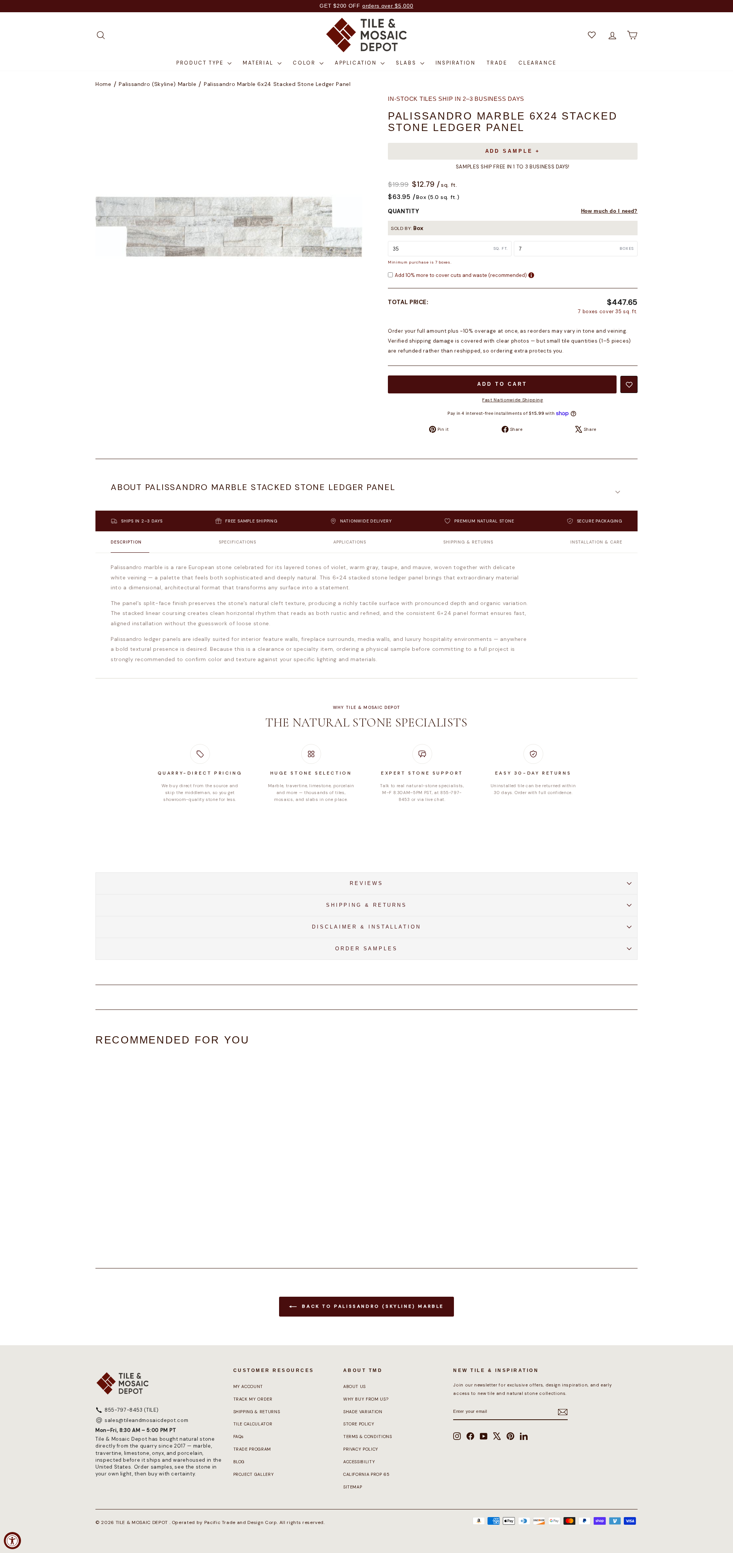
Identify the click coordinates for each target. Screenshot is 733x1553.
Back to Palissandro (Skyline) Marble (372, 1306)
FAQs (238, 1436)
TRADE (497, 63)
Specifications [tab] (237, 542)
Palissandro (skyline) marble (157, 84)
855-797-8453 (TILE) (131, 1409)
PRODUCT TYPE (201, 63)
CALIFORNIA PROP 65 (366, 1474)
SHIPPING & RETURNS (366, 905)
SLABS (407, 63)
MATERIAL (259, 63)
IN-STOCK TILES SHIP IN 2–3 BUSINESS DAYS (456, 98)
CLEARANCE (537, 63)
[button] (366, 492)
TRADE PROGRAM (252, 1449)
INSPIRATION (456, 63)
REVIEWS (366, 883)
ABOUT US (354, 1386)
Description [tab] (126, 542)
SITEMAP (352, 1487)
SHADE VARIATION (363, 1411)
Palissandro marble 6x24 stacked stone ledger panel (277, 84)
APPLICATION (357, 63)
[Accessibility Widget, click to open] (12, 1540)
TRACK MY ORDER (253, 1399)
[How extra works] (531, 275)
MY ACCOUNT (248, 1386)
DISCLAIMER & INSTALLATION (366, 927)
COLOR (305, 63)
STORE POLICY (359, 1424)
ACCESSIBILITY (359, 1461)
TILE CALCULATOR (253, 1424)
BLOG (239, 1461)
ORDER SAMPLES (366, 948)
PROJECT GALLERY (253, 1474)
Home (103, 84)
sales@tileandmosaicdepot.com (146, 1420)
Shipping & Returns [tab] (468, 542)
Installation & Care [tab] (596, 542)
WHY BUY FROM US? (365, 1399)
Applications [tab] (349, 542)
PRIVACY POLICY (360, 1449)
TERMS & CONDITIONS (367, 1436)
